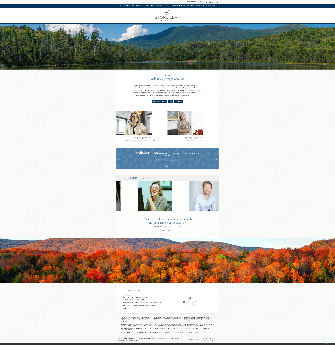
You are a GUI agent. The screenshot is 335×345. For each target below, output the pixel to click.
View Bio (142, 203)
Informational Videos (159, 101)
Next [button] (217, 158)
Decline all (205, 339)
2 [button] (167, 166)
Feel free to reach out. (194, 2)
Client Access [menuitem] (211, 6)
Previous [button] (118, 158)
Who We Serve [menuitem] (137, 6)
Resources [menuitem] (190, 6)
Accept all (212, 339)
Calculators (178, 101)
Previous (118, 122)
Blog (170, 101)
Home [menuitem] (120, 6)
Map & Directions (140, 299)
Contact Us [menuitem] (200, 6)
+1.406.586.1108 (208, 2)
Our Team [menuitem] (127, 6)
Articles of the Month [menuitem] (177, 6)
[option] (167, 156)
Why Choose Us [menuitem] (149, 6)
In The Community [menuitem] (162, 6)
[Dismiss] (333, 338)
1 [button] (165, 166)
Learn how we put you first (167, 158)
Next (217, 122)
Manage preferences (193, 339)
